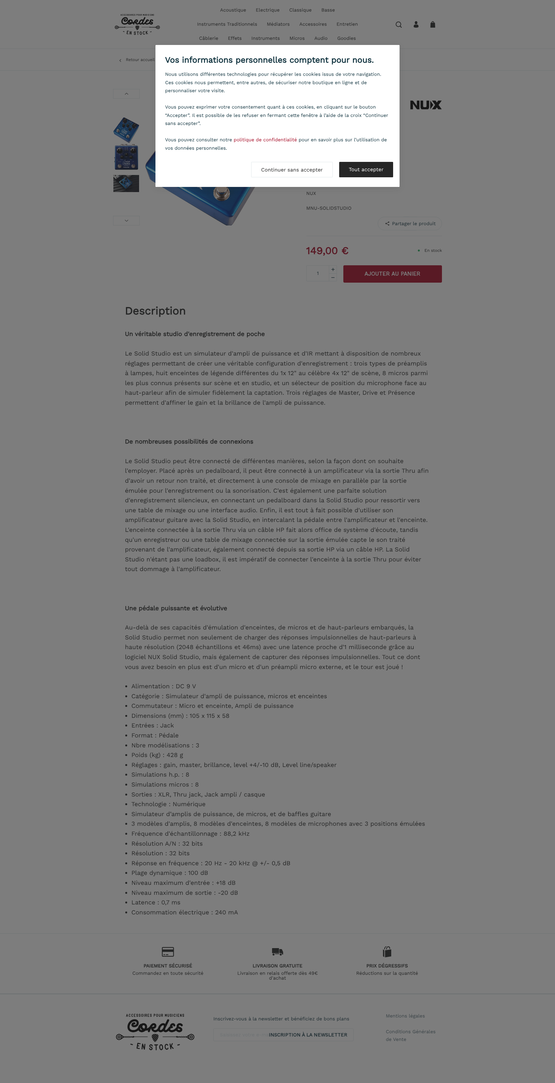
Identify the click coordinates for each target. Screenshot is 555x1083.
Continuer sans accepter (292, 170)
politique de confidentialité (265, 140)
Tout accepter (366, 169)
